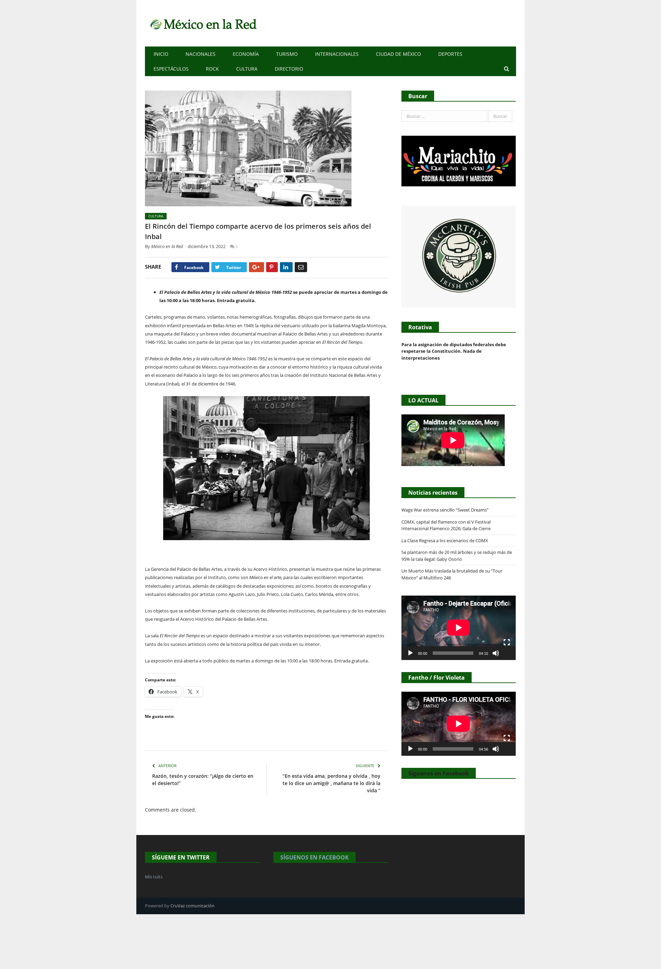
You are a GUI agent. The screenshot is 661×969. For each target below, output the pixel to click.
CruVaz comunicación (192, 906)
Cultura (247, 68)
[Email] (301, 267)
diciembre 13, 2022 (206, 246)
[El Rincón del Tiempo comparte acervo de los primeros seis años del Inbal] (266, 149)
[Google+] (256, 267)
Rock (212, 68)
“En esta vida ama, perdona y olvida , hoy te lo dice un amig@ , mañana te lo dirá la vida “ (331, 783)
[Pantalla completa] (506, 642)
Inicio (161, 54)
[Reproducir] (410, 653)
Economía (246, 54)
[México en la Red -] (202, 23)
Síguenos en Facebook (438, 773)
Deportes (450, 54)
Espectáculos (171, 68)
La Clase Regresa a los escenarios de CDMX (445, 540)
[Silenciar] (495, 653)
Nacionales (201, 54)
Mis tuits (153, 877)
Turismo (287, 54)
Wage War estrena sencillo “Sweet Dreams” (445, 510)
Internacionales (337, 54)
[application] (458, 628)
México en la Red (167, 246)
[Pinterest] (272, 267)
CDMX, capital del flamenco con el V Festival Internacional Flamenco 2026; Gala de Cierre (446, 525)
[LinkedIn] (286, 267)
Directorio (289, 68)
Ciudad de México (398, 54)
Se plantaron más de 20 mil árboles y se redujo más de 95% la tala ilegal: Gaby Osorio (456, 555)
